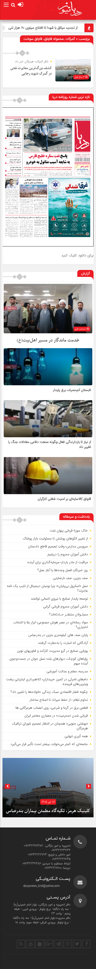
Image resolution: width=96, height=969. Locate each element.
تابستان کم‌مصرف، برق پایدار (72, 390)
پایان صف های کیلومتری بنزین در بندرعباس (58, 635)
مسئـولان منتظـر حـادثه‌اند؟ (68, 614)
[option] (48, 787)
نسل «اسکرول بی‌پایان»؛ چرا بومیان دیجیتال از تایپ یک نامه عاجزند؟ (47, 588)
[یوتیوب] (30, 944)
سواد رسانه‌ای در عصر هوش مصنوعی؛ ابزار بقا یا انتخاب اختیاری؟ (50, 625)
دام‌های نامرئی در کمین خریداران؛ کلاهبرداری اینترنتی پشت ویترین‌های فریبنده (47, 682)
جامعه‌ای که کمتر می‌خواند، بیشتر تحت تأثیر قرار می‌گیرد (49, 744)
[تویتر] (77, 944)
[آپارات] (39, 944)
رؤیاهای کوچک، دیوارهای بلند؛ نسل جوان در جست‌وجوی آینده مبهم (48, 661)
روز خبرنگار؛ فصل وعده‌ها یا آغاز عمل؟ (62, 570)
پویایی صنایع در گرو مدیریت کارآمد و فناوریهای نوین (52, 651)
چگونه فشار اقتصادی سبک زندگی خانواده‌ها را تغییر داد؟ (49, 692)
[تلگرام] (58, 944)
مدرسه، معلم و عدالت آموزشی (67, 671)
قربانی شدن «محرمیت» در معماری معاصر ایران (56, 715)
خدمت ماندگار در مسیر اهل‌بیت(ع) (48, 340)
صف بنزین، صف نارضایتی (70, 578)
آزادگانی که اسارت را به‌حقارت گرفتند (63, 643)
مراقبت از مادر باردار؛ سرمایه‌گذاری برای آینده (57, 562)
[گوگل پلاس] (49, 944)
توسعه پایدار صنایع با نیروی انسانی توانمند (59, 598)
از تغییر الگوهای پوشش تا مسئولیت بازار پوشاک (55, 538)
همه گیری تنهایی (76, 736)
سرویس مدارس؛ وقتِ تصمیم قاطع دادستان (58, 546)
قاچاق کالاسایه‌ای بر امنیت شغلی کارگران (64, 499)
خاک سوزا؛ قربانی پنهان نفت (69, 530)
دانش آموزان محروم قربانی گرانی (65, 606)
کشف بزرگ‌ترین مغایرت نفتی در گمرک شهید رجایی (31, 71)
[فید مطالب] (21, 944)
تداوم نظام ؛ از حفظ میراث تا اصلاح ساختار (59, 700)
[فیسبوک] (86, 944)
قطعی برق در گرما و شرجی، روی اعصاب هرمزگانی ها (52, 707)
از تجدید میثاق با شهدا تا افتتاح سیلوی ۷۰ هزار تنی (58, 27)
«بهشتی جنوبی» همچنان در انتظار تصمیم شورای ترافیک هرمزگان (50, 726)
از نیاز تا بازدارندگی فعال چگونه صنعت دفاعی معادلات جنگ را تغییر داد (49, 444)
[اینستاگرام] (68, 944)
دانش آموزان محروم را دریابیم (68, 554)
